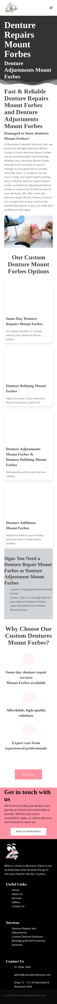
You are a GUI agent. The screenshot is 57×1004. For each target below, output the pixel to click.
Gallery (16, 902)
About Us (17, 894)
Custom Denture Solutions (27, 936)
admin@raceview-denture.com (32, 974)
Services (17, 898)
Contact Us (18, 906)
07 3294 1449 (22, 967)
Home (15, 890)
